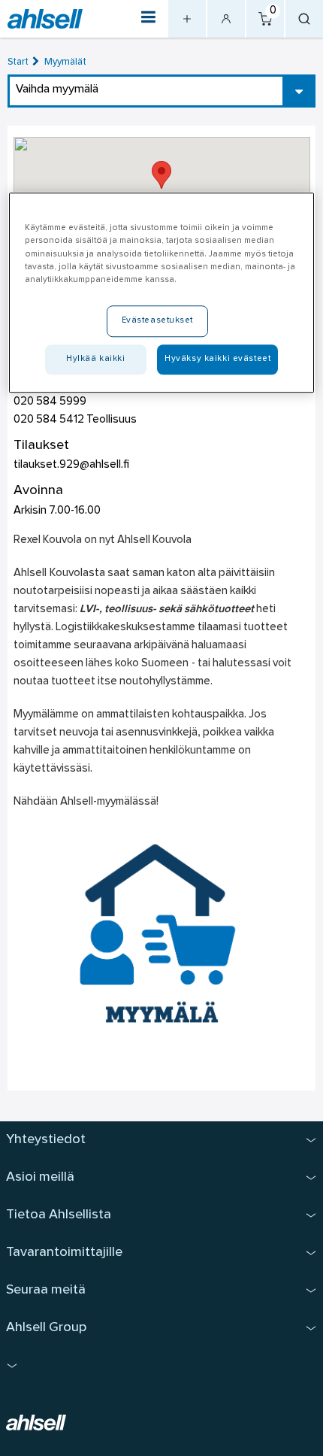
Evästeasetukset (158, 320)
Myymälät (65, 62)
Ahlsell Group (46, 1327)
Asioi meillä (40, 1177)
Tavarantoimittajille (64, 1252)
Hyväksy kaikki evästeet (217, 358)
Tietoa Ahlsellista (58, 1215)
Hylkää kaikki (95, 358)
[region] (161, 293)
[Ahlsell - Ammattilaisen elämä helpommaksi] (45, 19)
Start (18, 62)
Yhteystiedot (46, 1139)
